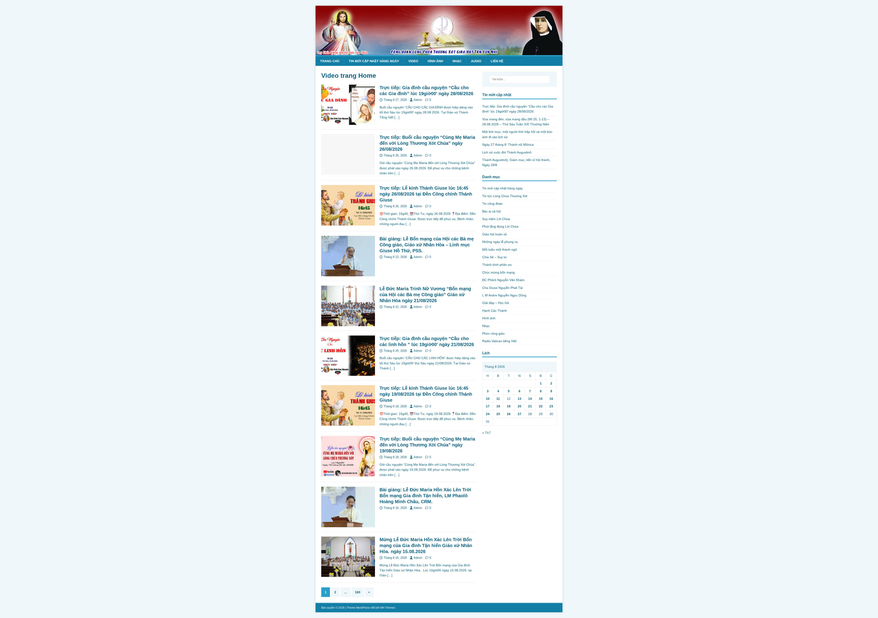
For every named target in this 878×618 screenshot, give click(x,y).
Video (413, 61)
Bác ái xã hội (491, 211)
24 (488, 414)
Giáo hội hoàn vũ (494, 234)
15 (541, 398)
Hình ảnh (435, 61)
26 (509, 414)
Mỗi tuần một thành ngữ (499, 249)
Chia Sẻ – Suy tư (494, 257)
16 (551, 398)
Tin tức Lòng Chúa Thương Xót (504, 196)
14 (530, 398)
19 (509, 406)
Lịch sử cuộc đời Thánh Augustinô (506, 152)
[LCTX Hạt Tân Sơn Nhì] (439, 52)
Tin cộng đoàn (492, 203)
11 (498, 398)
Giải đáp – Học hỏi (495, 303)
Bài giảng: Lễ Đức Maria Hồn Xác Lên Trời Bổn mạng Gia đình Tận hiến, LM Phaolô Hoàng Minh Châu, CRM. (425, 495)
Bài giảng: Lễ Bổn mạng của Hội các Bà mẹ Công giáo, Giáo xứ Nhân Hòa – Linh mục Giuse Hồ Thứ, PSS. (427, 244)
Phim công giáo (493, 333)
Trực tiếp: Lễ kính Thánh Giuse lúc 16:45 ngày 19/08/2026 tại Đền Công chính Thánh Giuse (426, 394)
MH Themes (387, 607)
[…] (396, 117)
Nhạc (457, 61)
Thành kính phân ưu (497, 264)
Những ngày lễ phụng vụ (500, 242)
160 (357, 592)
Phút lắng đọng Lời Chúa (500, 226)
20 (519, 406)
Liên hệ (497, 61)
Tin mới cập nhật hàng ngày (374, 61)
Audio (476, 61)
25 (498, 414)
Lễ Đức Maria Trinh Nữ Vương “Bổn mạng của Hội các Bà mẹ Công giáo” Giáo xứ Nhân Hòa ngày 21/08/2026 (425, 294)
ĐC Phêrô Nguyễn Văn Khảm (503, 280)
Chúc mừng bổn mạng (498, 272)
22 (541, 406)
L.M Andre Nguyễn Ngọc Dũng (504, 295)
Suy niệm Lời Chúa (496, 219)
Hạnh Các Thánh (494, 310)
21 (530, 406)
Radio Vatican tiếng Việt (499, 341)
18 (498, 406)
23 (551, 406)
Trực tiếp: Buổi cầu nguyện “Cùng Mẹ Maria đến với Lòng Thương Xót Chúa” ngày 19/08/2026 (427, 444)
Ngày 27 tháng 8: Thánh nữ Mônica (508, 144)
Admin (418, 100)
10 (488, 398)
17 (488, 406)
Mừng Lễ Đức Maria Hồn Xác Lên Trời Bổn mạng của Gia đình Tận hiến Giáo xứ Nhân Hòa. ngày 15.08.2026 (426, 545)
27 (519, 414)
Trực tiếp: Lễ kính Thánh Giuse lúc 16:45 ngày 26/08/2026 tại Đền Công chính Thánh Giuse (426, 193)
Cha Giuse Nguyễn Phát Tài (502, 288)
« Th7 (486, 433)
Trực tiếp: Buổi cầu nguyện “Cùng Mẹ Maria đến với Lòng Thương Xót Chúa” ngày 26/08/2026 (427, 143)
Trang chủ (329, 61)
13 (519, 398)
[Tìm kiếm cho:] (519, 79)
